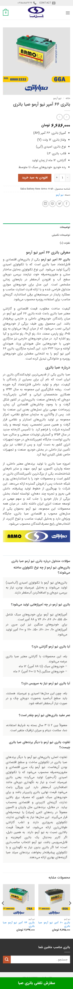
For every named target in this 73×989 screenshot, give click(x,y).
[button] (67, 13)
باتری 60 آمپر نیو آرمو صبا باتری (54, 924)
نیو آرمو (57, 98)
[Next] (3, 911)
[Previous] (70, 911)
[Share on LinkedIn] (45, 203)
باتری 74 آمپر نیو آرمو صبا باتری (19, 924)
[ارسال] (7, 959)
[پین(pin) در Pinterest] (52, 203)
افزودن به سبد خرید (34, 177)
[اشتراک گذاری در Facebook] (66, 203)
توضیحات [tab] (65, 227)
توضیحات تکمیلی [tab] (61, 235)
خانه (68, 98)
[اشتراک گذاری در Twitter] (59, 203)
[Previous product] (59, 117)
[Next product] (66, 117)
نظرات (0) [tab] (65, 243)
